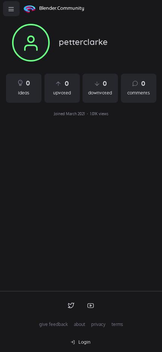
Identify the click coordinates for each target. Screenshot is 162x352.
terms (117, 324)
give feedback (53, 324)
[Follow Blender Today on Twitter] (71, 305)
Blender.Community (61, 8)
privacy (98, 324)
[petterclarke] (31, 43)
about (79, 324)
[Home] (29, 8)
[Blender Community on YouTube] (91, 305)
